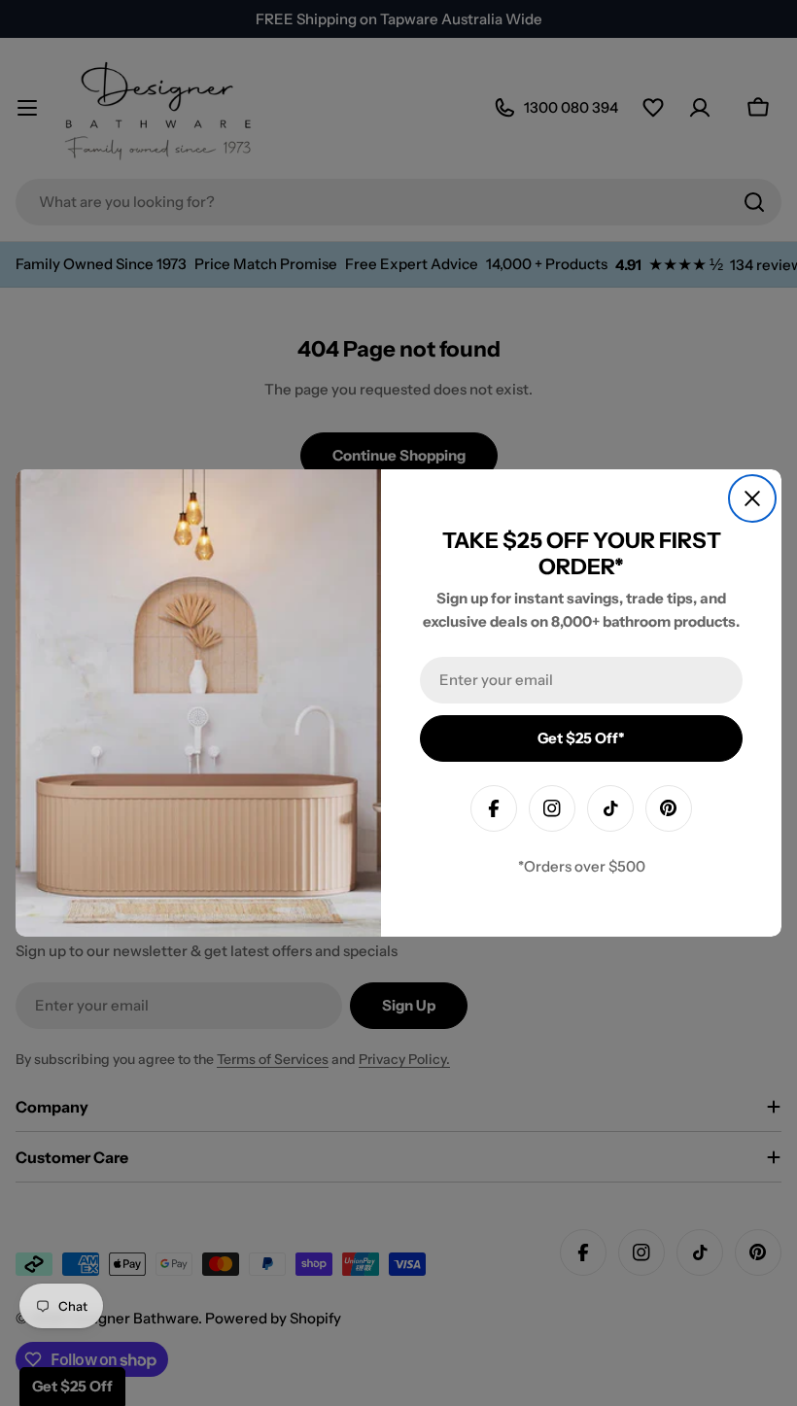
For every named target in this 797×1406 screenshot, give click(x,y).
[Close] (752, 498)
